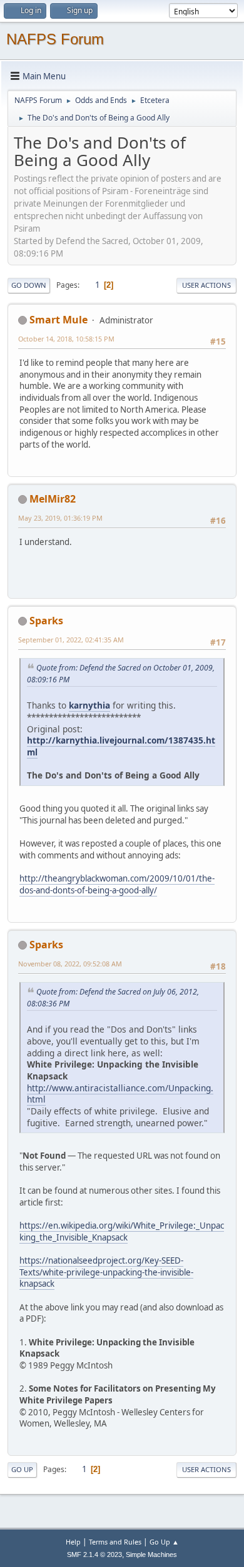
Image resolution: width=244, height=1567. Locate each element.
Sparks (46, 620)
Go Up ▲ (164, 1541)
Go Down (28, 285)
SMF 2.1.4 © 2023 (94, 1554)
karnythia (89, 705)
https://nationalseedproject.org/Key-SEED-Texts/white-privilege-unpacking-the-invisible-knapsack (106, 1272)
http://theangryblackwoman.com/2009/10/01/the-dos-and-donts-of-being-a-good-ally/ (117, 884)
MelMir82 (52, 499)
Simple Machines (151, 1554)
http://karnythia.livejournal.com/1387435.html (121, 746)
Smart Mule (58, 320)
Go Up (22, 1469)
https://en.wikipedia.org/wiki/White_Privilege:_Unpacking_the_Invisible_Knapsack (121, 1231)
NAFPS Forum (55, 39)
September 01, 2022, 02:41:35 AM (71, 639)
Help (73, 1541)
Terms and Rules (115, 1541)
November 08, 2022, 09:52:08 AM (70, 963)
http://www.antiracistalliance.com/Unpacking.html (120, 1094)
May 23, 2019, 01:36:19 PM (60, 518)
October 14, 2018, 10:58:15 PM (66, 338)
